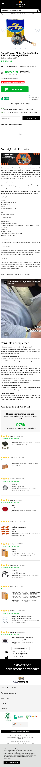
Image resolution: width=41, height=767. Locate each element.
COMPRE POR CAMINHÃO (19, 14)
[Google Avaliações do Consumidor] (20, 724)
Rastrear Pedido (11, 688)
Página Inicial (5, 14)
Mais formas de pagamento (9, 78)
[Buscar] (38, 10)
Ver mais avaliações (20, 648)
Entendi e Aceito (12, 762)
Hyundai (31, 14)
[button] (13, 48)
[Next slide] (37, 30)
